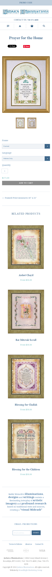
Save (27, 46)
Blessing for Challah (26, 404)
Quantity (6, 165)
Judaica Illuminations (25, 567)
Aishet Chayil (26, 275)
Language (7, 153)
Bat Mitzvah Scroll (26, 340)
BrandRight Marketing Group (30, 570)
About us (28, 544)
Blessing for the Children (26, 469)
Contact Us (39, 544)
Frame (5, 140)
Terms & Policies (15, 544)
